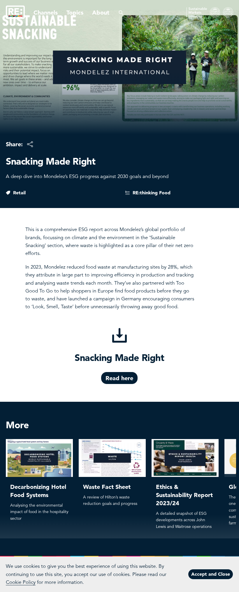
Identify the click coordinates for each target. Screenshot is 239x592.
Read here (119, 378)
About (100, 12)
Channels (46, 12)
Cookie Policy (21, 582)
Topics (74, 12)
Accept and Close (210, 574)
